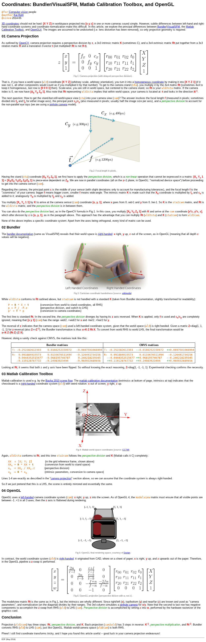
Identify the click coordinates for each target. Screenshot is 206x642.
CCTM (125, 450)
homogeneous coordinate (149, 81)
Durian (127, 552)
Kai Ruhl (19, 14)
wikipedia (126, 293)
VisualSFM (173, 26)
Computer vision (18, 11)
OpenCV (24, 42)
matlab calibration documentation (98, 380)
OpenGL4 (35, 29)
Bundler (161, 26)
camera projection (61, 478)
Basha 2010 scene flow (58, 380)
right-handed (105, 234)
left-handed (27, 497)
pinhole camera (58, 104)
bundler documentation (20, 234)
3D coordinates (10, 23)
